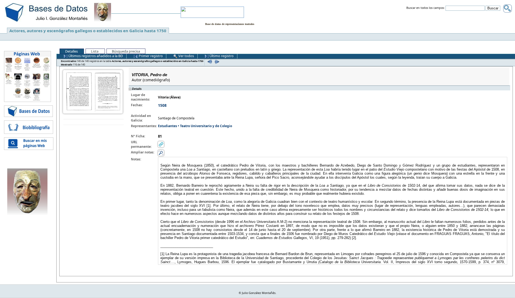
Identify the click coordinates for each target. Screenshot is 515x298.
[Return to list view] (93, 122)
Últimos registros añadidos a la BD (95, 55)
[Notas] (161, 152)
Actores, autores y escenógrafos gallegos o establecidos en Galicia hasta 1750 (87, 30)
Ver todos (186, 55)
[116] (216, 61)
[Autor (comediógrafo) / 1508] (93, 91)
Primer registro (150, 55)
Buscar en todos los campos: (425, 8)
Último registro (221, 55)
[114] (209, 61)
